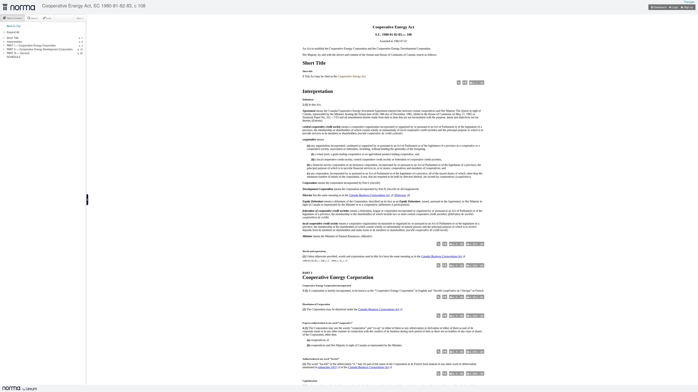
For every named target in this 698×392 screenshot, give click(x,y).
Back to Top (14, 26)
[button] (87, 199)
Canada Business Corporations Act (369, 195)
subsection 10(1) (327, 367)
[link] (41, 38)
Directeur (400, 195)
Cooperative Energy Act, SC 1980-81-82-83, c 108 (93, 5)
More (79, 18)
